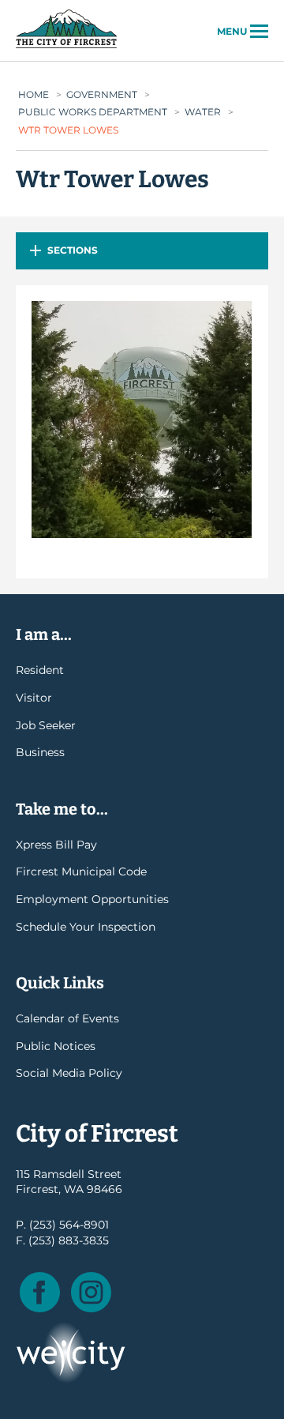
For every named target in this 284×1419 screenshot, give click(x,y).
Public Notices (55, 1046)
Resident (40, 670)
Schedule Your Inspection (85, 927)
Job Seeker (46, 725)
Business (40, 752)
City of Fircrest (66, 46)
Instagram (91, 1292)
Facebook (40, 1292)
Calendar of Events (67, 1018)
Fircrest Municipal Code (81, 871)
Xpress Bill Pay (56, 844)
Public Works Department (92, 112)
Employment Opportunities (92, 899)
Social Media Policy (69, 1073)
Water (203, 112)
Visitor (34, 698)
